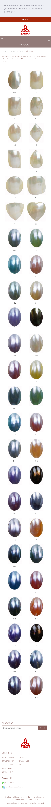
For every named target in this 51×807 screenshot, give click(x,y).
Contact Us (23, 757)
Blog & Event (7, 768)
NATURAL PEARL (15, 51)
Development (7, 772)
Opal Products (8, 761)
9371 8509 (9, 783)
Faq (19, 765)
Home (4, 51)
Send (42, 728)
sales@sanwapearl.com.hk (15, 787)
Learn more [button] (10, 12)
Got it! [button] (25, 19)
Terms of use (23, 761)
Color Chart (7, 765)
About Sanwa (8, 757)
